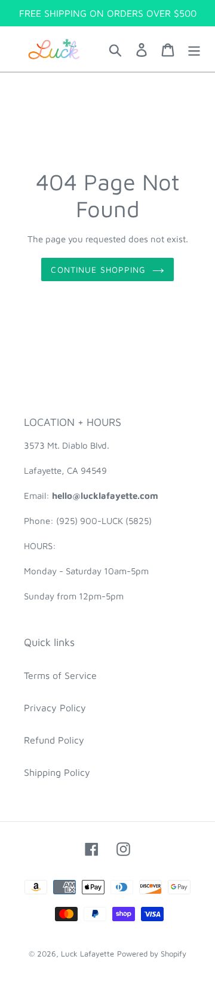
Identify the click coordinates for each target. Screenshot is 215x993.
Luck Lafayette (87, 953)
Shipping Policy (57, 772)
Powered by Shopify (151, 953)
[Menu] (194, 49)
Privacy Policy (55, 707)
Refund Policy (54, 740)
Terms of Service (60, 675)
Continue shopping (98, 269)
